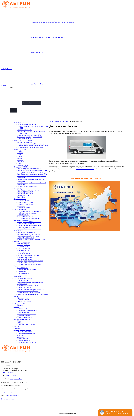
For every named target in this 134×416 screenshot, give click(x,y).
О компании (14, 90)
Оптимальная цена (37, 52)
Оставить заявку (15, 114)
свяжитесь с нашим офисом (85, 169)
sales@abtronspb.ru (37, 84)
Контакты (13, 110)
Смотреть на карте (7, 372)
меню (11, 87)
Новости (13, 100)
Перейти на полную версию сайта (67, 413)
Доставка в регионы (7, 399)
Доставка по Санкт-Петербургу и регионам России (48, 37)
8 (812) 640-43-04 (10, 375)
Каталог (13, 95)
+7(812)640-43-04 (6, 69)
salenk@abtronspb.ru (12, 395)
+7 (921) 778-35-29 (7, 392)
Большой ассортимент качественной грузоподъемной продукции (52, 22)
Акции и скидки (15, 105)
